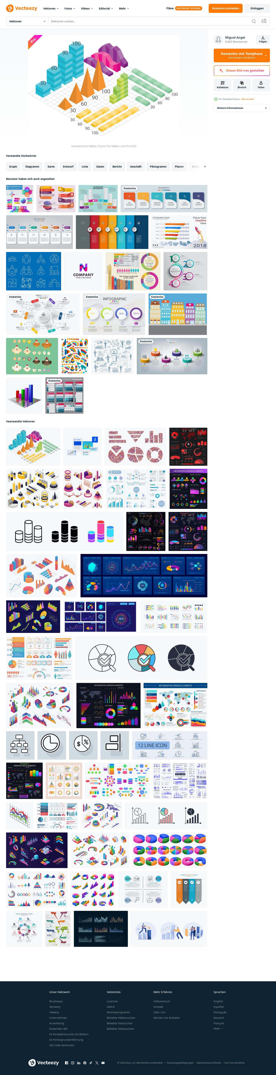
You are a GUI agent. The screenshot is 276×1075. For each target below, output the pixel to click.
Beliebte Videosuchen (120, 1029)
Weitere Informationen (230, 108)
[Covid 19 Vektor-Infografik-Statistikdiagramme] (188, 447)
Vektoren (49, 8)
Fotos (68, 8)
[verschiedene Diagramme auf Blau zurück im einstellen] (101, 929)
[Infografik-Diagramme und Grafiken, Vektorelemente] (24, 781)
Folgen (263, 41)
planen (179, 166)
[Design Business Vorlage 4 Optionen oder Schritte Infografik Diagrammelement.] (114, 314)
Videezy (54, 1012)
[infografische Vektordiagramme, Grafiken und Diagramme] (188, 489)
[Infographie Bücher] (133, 271)
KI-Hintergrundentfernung (66, 1039)
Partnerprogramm (118, 1012)
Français (219, 1023)
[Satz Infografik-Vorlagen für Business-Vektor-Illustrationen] (64, 395)
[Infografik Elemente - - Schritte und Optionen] (57, 815)
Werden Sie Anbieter (166, 1018)
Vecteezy (54, 1007)
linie (85, 166)
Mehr (122, 8)
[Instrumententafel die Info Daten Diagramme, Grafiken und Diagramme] (100, 616)
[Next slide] (202, 166)
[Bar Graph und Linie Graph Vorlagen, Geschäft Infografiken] (83, 447)
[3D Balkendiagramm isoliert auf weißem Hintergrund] (24, 395)
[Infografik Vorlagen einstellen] (136, 489)
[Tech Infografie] (98, 198)
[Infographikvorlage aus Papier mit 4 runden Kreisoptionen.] (185, 271)
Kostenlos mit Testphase (242, 55)
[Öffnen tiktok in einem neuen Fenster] (90, 1062)
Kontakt (158, 1007)
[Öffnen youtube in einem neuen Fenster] (103, 1062)
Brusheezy (56, 1001)
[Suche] (254, 21)
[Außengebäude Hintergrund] (177, 314)
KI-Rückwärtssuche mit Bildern (69, 1034)
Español (219, 1007)
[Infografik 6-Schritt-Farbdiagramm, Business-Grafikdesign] (43, 314)
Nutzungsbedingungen (180, 1062)
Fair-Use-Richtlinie (234, 1062)
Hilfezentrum (161, 1001)
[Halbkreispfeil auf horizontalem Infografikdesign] (112, 232)
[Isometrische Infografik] (74, 356)
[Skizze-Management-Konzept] (112, 356)
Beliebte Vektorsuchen (121, 1018)
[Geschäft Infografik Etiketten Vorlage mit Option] (39, 232)
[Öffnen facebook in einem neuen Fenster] (66, 1062)
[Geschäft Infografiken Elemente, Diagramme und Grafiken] (187, 531)
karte (51, 166)
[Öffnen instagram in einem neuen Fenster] (72, 1062)
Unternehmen (58, 1018)
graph (13, 166)
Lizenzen (112, 1001)
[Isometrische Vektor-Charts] (33, 447)
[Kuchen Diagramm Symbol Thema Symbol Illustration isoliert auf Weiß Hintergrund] (141, 658)
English (218, 1001)
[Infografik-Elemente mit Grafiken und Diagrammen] (145, 531)
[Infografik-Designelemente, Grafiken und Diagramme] (108, 705)
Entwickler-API (58, 1029)
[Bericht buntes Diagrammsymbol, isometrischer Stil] (20, 815)
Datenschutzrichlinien (209, 1062)
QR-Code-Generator (61, 1045)
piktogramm (158, 166)
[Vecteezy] (21, 8)
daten (100, 166)
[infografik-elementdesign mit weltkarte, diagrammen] (175, 705)
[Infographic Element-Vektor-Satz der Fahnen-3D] (55, 198)
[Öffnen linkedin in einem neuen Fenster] (78, 1062)
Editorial (104, 8)
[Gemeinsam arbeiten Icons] (33, 271)
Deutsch (219, 1018)
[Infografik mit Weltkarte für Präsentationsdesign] (58, 929)
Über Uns (159, 1012)
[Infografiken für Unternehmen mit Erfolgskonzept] (172, 356)
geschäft (136, 166)
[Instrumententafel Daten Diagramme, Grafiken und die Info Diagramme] (143, 575)
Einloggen (257, 8)
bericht (117, 166)
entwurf (68, 166)
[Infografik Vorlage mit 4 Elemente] (143, 889)
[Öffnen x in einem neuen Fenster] (96, 1062)
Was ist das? (247, 99)
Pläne (170, 8)
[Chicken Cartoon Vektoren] (32, 356)
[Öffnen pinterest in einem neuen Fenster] (84, 1062)
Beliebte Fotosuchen (120, 1023)
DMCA (111, 1007)
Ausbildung (56, 1023)
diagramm (32, 166)
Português (220, 1012)
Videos (85, 8)
